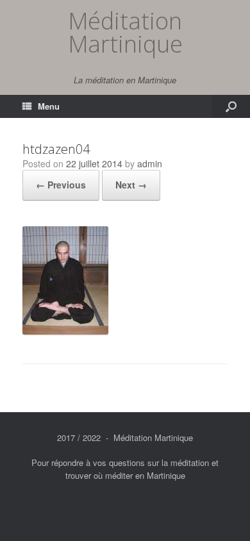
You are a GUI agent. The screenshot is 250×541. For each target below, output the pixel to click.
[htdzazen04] (65, 331)
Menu (49, 106)
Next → (131, 184)
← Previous (61, 184)
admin (149, 163)
